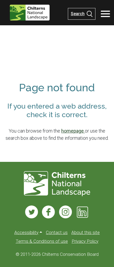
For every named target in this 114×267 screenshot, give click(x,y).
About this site (85, 232)
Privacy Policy (85, 241)
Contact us (57, 232)
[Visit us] (31, 212)
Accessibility (26, 232)
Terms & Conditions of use (42, 241)
